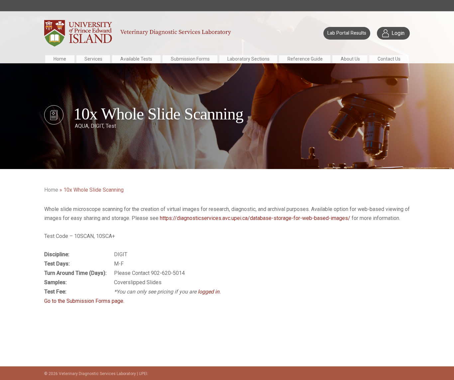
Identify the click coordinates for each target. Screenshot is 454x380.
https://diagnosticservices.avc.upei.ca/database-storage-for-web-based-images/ (255, 218)
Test (111, 126)
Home (60, 59)
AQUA (81, 126)
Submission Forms (190, 59)
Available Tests (136, 59)
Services (93, 59)
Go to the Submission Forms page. (84, 301)
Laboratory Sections (248, 59)
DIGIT (97, 126)
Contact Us (389, 59)
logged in (208, 291)
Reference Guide (305, 59)
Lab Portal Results (346, 33)
